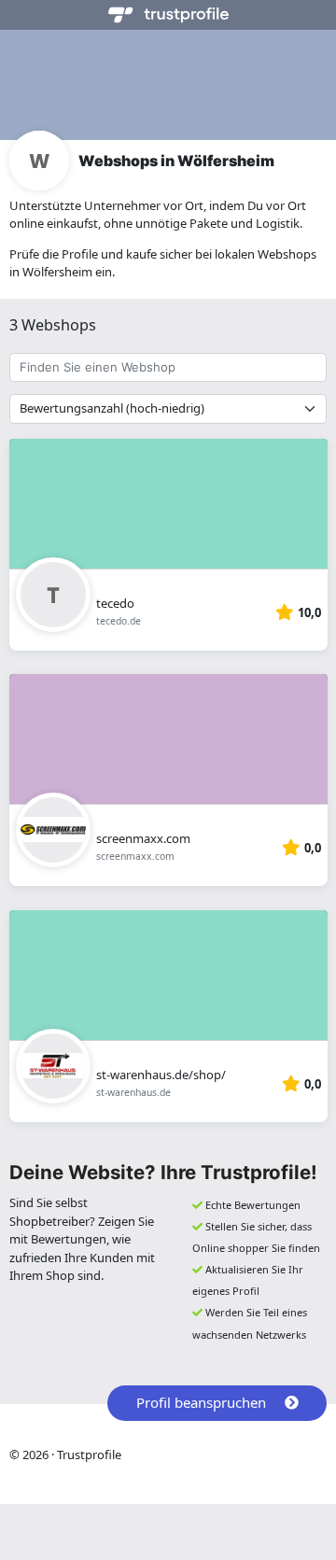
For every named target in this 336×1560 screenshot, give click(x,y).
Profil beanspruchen (201, 1402)
